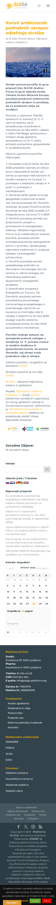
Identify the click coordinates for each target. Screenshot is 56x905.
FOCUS (22, 38)
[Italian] (23, 482)
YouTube (19, 818)
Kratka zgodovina (18, 703)
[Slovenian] (7, 482)
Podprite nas (15, 717)
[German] (19, 482)
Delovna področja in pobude (25, 722)
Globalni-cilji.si (14, 790)
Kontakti (13, 727)
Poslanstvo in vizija (19, 708)
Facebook (29, 814)
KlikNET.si (36, 838)
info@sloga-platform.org (32, 680)
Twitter (43, 814)
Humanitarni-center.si (19, 778)
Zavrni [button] (47, 901)
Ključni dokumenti (17, 811)
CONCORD (12, 741)
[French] (15, 482)
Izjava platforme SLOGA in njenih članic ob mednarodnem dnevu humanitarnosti (27, 531)
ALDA (9, 753)
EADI (9, 759)
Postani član (15, 713)
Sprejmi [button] (35, 901)
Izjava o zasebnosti (26, 807)
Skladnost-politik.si (17, 784)
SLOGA (10, 381)
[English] (27, 482)
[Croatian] (11, 482)
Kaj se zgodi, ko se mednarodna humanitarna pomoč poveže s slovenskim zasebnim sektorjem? (27, 543)
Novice (31, 38)
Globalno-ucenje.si (17, 772)
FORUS (10, 747)
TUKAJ (23, 365)
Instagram (33, 818)
